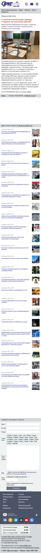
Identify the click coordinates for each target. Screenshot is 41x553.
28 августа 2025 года (25, 125)
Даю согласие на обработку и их (21, 473)
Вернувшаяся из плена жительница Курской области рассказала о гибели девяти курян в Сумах (16, 333)
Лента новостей (8, 494)
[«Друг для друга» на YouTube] (26, 520)
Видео (5, 499)
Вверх (3, 95)
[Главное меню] (37, 4)
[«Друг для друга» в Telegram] (16, 520)
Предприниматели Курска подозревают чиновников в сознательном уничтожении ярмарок (15, 386)
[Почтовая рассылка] (31, 4)
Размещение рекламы (25, 508)
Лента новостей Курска (9, 10)
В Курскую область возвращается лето (14, 290)
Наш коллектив (23, 499)
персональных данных (32, 547)
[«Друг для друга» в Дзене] (21, 520)
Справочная (7, 508)
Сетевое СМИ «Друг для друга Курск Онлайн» (16, 536)
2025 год (27, 10)
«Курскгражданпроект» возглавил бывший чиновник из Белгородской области (15, 280)
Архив (21, 10)
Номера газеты (8, 497)
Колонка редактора (24, 497)
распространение (20, 474)
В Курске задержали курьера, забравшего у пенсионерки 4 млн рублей (15, 354)
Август (34, 10)
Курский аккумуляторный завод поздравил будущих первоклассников (15, 375)
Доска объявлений (24, 505)
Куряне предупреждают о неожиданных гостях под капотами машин (14, 364)
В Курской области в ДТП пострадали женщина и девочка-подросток (13, 227)
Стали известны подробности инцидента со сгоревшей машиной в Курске (15, 195)
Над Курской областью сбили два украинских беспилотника (12, 238)
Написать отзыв (30, 95)
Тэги (4, 502)
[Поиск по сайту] (26, 4)
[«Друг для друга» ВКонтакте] (5, 520)
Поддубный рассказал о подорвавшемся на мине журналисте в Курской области (15, 142)
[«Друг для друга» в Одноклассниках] (10, 520)
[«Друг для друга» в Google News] (32, 520)
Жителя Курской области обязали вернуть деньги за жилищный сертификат (15, 216)
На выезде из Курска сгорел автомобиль (14, 258)
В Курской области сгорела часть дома (14, 321)
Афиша (5, 505)
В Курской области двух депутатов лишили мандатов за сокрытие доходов (15, 343)
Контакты (21, 502)
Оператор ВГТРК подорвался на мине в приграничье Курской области (14, 153)
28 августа (4, 12)
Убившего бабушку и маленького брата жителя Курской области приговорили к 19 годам (15, 175)
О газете (21, 494)
